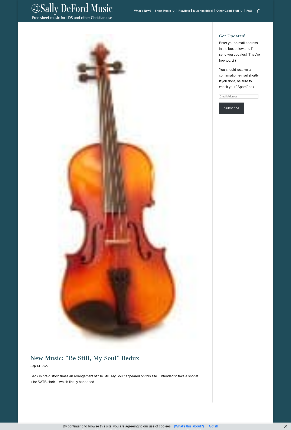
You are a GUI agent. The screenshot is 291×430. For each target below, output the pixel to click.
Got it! (213, 426)
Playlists (184, 10)
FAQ (249, 10)
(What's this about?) (189, 426)
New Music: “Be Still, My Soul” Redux (84, 358)
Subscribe (231, 108)
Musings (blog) (203, 10)
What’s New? (142, 10)
